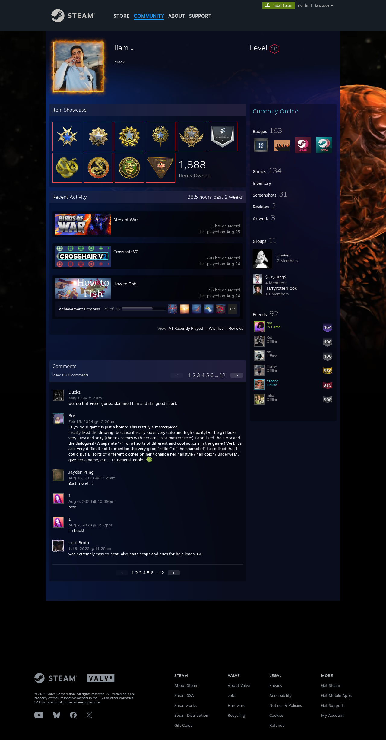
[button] (293, 48)
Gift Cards (183, 725)
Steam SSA (184, 695)
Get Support (332, 705)
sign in (303, 5)
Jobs (232, 695)
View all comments (70, 375)
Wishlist (216, 328)
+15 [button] (232, 308)
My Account (332, 715)
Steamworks (185, 705)
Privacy (275, 685)
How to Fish (124, 283)
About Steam (186, 685)
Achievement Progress (79, 308)
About (176, 16)
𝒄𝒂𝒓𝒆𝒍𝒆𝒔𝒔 (283, 254)
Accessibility (280, 695)
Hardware (236, 705)
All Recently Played (186, 328)
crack (120, 61)
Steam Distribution (191, 715)
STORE (122, 16)
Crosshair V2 (125, 251)
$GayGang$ (275, 277)
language (322, 5)
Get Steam (330, 685)
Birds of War (125, 219)
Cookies (276, 715)
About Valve (239, 685)
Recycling (236, 715)
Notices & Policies (285, 705)
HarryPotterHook (281, 288)
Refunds (276, 725)
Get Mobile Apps (336, 695)
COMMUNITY (149, 16)
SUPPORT (200, 16)
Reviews (236, 328)
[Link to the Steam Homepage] (73, 20)
